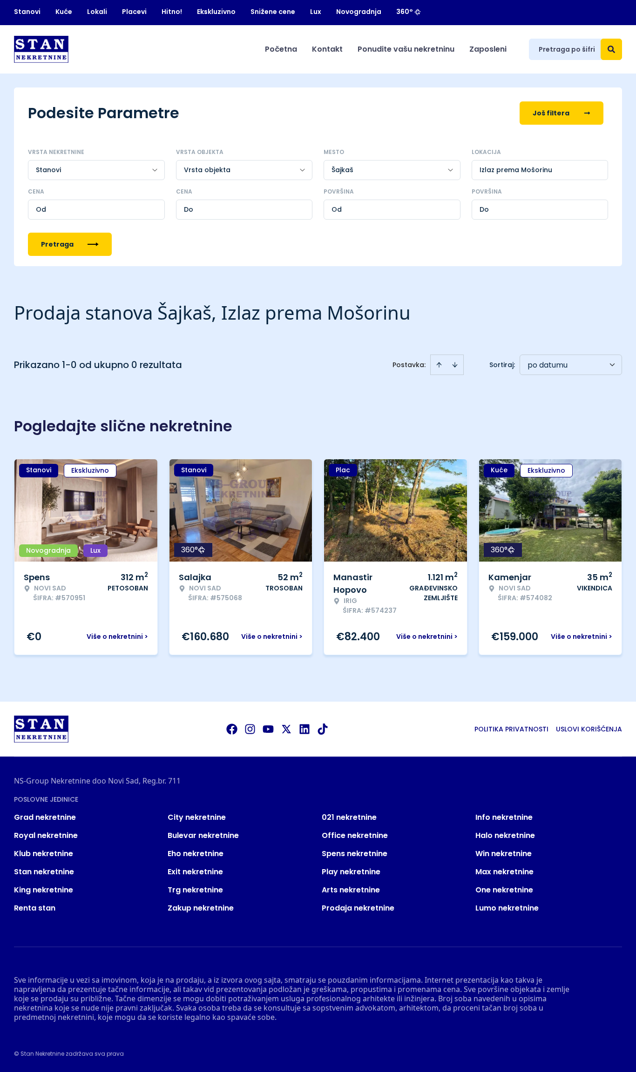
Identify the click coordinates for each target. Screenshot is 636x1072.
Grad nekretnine (45, 817)
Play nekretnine (351, 871)
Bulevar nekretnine (203, 835)
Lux (315, 11)
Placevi (134, 11)
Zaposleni (488, 49)
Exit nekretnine (195, 871)
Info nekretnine (504, 817)
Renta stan (34, 908)
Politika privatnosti (511, 729)
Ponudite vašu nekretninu (406, 49)
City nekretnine (197, 817)
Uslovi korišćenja (589, 729)
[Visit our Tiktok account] (322, 729)
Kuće (63, 11)
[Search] (611, 49)
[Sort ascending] (439, 364)
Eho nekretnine (195, 853)
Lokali (97, 11)
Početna (281, 49)
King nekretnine (43, 889)
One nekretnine (504, 889)
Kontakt (327, 49)
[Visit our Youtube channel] (268, 729)
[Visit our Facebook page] (231, 729)
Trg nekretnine (195, 889)
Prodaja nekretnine (358, 908)
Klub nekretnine (43, 853)
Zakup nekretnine (201, 908)
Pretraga (57, 244)
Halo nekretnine (505, 835)
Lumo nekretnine (507, 908)
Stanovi (27, 11)
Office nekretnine (355, 835)
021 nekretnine (349, 817)
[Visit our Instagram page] (250, 729)
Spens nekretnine (354, 853)
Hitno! (172, 11)
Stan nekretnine (44, 871)
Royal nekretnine (46, 835)
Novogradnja (358, 11)
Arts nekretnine (351, 889)
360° (404, 11)
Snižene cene (272, 11)
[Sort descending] (455, 364)
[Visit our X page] (286, 729)
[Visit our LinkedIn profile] (304, 729)
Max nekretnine (504, 871)
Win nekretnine (503, 853)
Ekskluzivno (216, 11)
